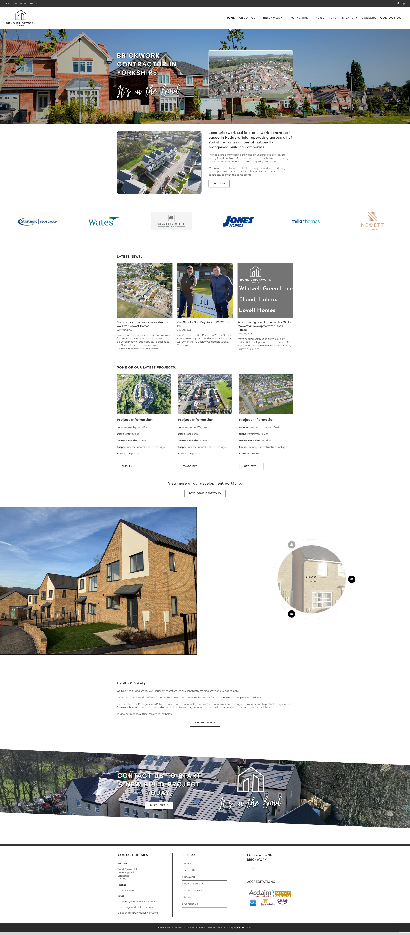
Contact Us (191, 904)
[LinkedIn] (253, 868)
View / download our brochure (22, 3)
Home (187, 864)
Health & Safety (193, 884)
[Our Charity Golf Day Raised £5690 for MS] (205, 290)
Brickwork (190, 877)
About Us (189, 870)
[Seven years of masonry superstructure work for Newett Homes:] (144, 290)
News (187, 897)
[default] (266, 375)
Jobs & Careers (193, 890)
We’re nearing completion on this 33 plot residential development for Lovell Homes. (265, 326)
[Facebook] (248, 868)
